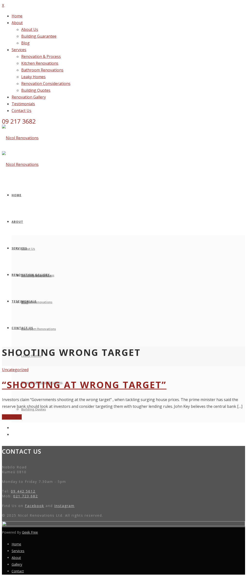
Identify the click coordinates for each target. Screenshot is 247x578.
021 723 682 (25, 496)
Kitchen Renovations (39, 63)
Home (17, 16)
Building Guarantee (38, 36)
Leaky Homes (33, 76)
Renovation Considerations (45, 83)
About (17, 22)
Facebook (34, 505)
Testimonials (23, 103)
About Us (29, 29)
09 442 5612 (23, 491)
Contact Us (21, 110)
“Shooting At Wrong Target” (84, 384)
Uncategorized (15, 369)
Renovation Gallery (29, 97)
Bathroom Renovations (42, 70)
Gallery (17, 564)
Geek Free (30, 532)
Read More (12, 417)
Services (19, 49)
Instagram (64, 505)
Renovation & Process (41, 56)
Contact (18, 571)
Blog (25, 43)
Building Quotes (35, 90)
